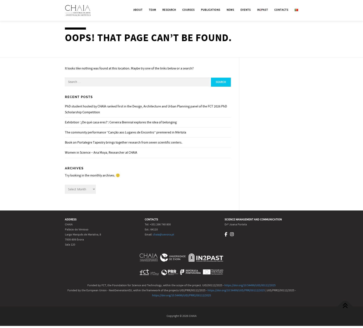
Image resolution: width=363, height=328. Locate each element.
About (138, 10)
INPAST (262, 10)
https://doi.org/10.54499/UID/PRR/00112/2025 (236, 290)
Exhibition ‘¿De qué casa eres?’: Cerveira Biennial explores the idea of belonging (121, 122)
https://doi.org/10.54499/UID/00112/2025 (250, 285)
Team (152, 10)
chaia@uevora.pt (163, 235)
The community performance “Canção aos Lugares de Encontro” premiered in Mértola (125, 132)
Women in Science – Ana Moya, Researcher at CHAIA (101, 152)
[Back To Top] (345, 306)
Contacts (281, 10)
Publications (210, 10)
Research (169, 10)
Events (246, 10)
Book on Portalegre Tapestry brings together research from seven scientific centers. (123, 142)
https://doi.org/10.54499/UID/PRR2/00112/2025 (181, 295)
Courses (188, 10)
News (230, 10)
